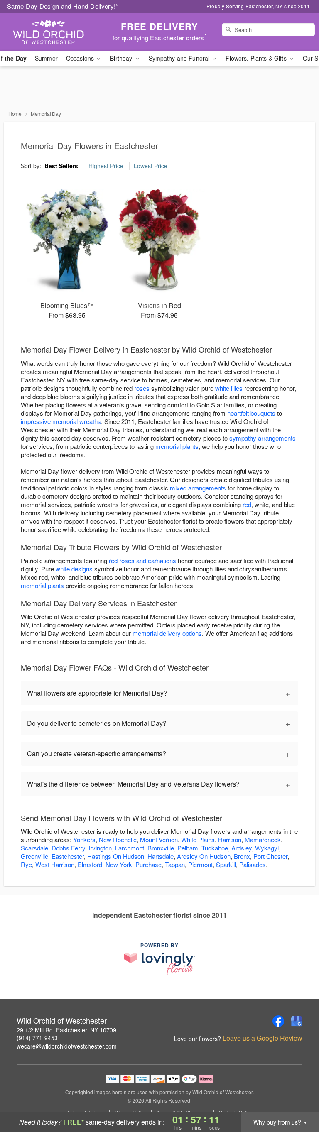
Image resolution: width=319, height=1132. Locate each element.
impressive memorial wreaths (61, 421)
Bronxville (160, 847)
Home (15, 113)
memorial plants (177, 446)
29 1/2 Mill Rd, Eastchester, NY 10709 (66, 1030)
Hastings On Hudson (115, 856)
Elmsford (90, 864)
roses (142, 388)
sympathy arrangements (262, 438)
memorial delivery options (167, 633)
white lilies (229, 388)
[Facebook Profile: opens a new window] (278, 1021)
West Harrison (54, 864)
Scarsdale (34, 847)
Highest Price (105, 166)
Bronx (242, 856)
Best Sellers (61, 166)
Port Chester (270, 856)
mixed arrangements (198, 487)
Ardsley (241, 847)
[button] (297, 1096)
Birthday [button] (122, 58)
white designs (74, 568)
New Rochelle (118, 839)
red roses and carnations (142, 560)
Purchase (148, 864)
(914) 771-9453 (37, 1038)
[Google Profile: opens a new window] (296, 1021)
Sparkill (226, 864)
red (247, 504)
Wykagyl (267, 847)
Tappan (175, 864)
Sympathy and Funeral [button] (180, 58)
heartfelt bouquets (251, 413)
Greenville (34, 856)
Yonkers (84, 839)
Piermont (200, 864)
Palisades (252, 864)
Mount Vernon (159, 839)
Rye (26, 864)
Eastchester (68, 856)
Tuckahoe (214, 847)
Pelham (187, 847)
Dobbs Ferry (68, 847)
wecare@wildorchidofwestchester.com (67, 1046)
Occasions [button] (81, 58)
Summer (46, 58)
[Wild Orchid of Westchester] (54, 32)
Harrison (229, 839)
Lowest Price (150, 166)
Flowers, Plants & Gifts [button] (257, 58)
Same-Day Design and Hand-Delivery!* (62, 6)
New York (119, 864)
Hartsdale (160, 856)
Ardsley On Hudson (204, 856)
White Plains (198, 839)
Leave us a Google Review (262, 1038)
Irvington (100, 847)
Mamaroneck (263, 839)
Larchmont (129, 847)
